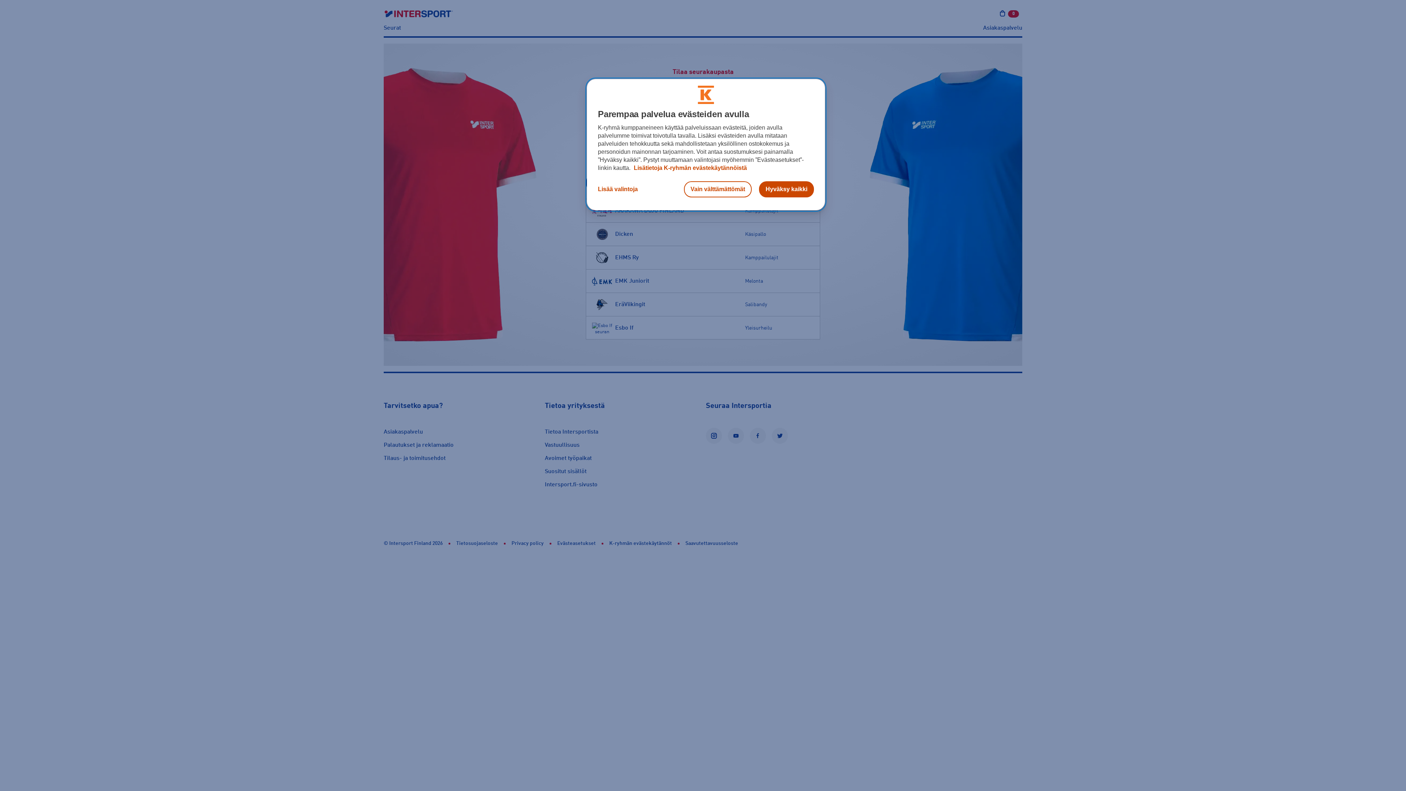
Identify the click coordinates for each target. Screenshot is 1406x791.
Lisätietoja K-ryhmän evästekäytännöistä (689, 168)
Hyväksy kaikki (786, 189)
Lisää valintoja (618, 189)
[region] (706, 144)
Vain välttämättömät (718, 189)
